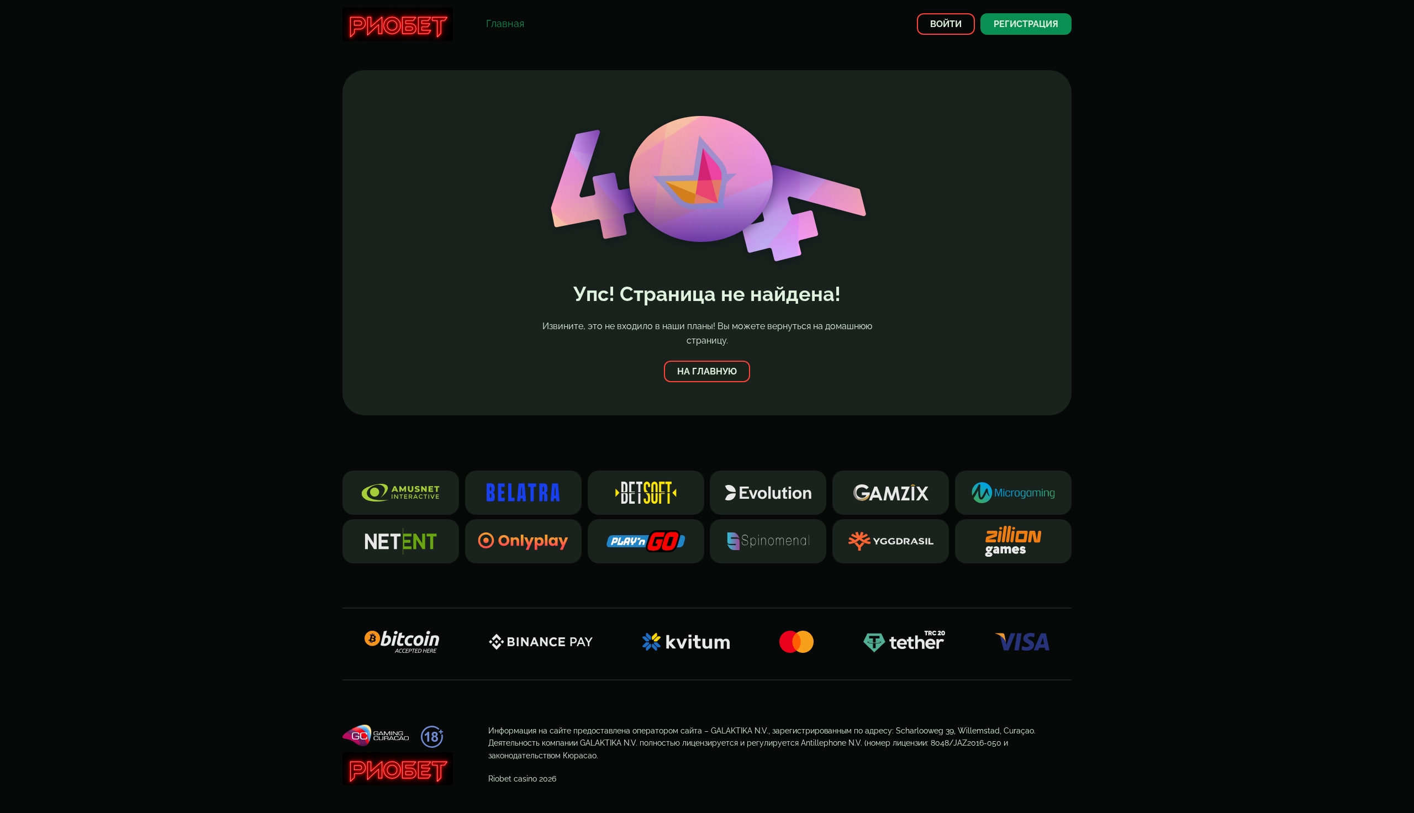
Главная (505, 23)
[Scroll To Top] (1091, 785)
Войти (946, 24)
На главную (707, 371)
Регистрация (1026, 24)
